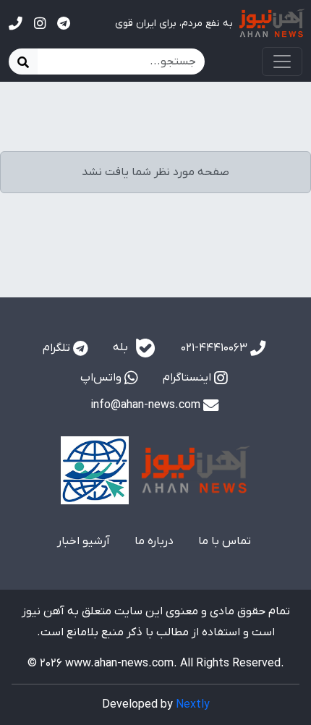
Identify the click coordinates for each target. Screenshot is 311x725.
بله (122, 347)
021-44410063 (215, 348)
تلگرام (58, 348)
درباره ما (154, 541)
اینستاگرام (188, 377)
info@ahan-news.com (146, 405)
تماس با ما (224, 541)
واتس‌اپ (102, 377)
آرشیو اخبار (83, 541)
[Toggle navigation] (282, 61)
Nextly (193, 705)
